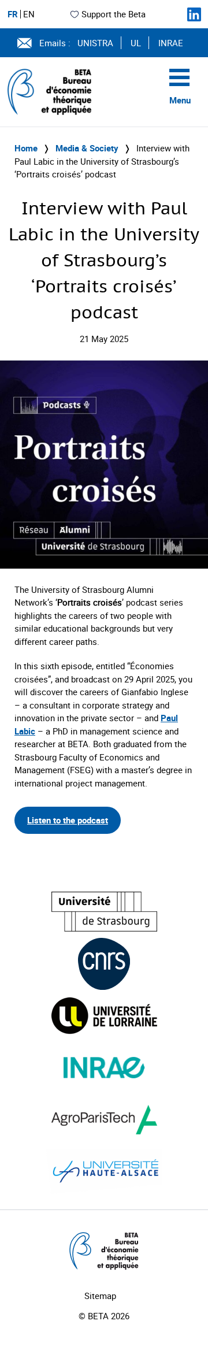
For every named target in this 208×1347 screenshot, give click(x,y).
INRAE (170, 43)
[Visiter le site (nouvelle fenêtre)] (104, 912)
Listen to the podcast (67, 820)
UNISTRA (95, 43)
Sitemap (100, 1295)
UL (136, 43)
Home (26, 148)
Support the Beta (113, 14)
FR (13, 14)
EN (29, 14)
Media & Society (86, 148)
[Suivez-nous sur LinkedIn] (194, 14)
